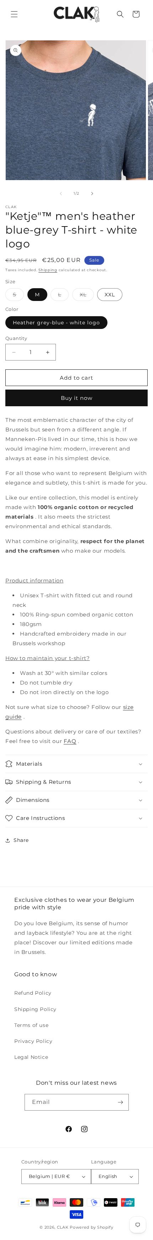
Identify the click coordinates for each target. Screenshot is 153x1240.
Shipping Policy (35, 1009)
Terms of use (31, 1025)
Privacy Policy (33, 1041)
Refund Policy (33, 993)
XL (87, 296)
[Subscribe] (120, 1102)
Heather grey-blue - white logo (56, 322)
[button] (14, 14)
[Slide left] (61, 193)
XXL (110, 294)
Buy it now (77, 398)
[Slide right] (92, 193)
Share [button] (21, 840)
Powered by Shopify (92, 1227)
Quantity (16, 338)
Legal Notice (31, 1057)
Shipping (47, 270)
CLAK (63, 1227)
